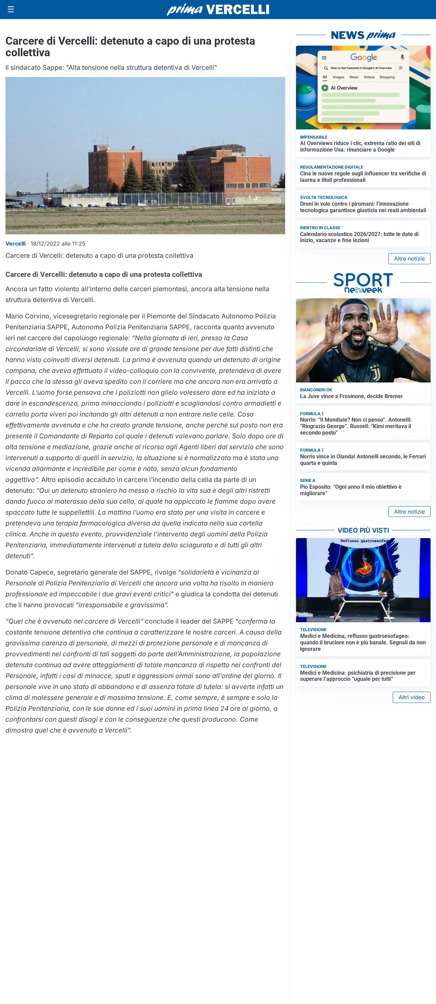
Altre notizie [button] (409, 258)
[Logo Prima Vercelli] (218, 9)
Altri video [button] (412, 697)
